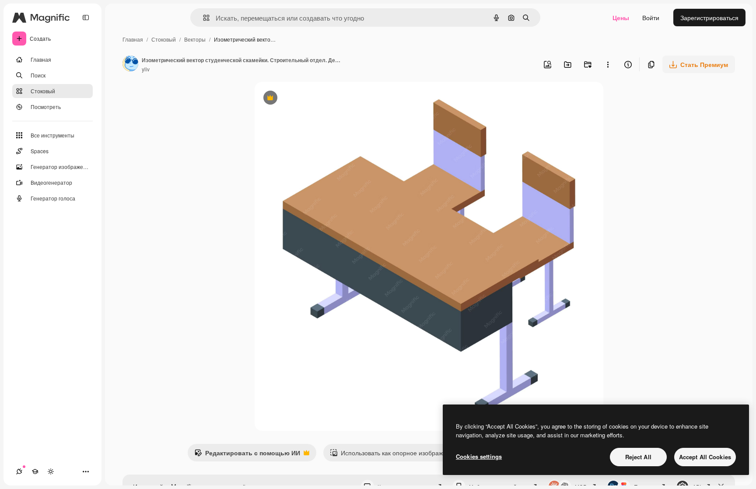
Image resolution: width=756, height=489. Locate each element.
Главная (132, 39)
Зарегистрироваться (709, 17)
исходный (313, 98)
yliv (146, 69)
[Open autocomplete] (203, 17)
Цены (620, 17)
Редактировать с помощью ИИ (247, 454)
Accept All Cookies (705, 457)
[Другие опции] (607, 64)
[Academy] (35, 471)
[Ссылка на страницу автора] (130, 64)
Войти (650, 17)
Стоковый (163, 39)
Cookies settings (479, 456)
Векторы (195, 39)
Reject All (638, 457)
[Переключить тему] (51, 471)
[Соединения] (19, 471)
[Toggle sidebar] (86, 18)
